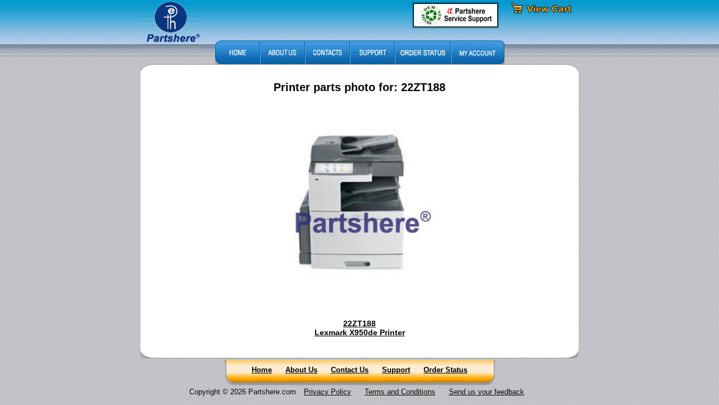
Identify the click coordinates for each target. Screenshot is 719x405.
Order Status (445, 370)
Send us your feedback (486, 392)
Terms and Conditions (400, 392)
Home (262, 370)
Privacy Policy (327, 392)
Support (396, 370)
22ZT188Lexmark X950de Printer (360, 328)
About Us (301, 370)
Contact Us (349, 370)
